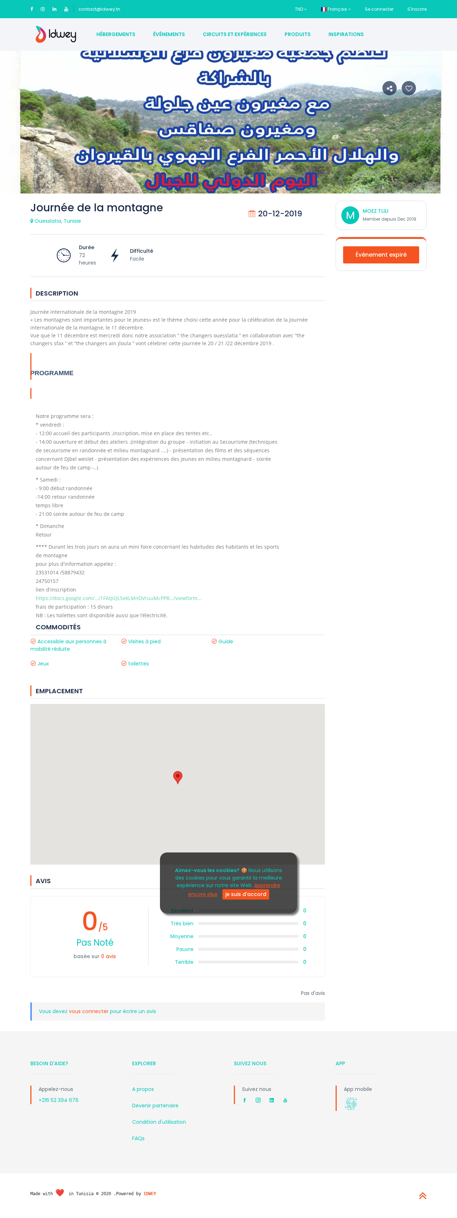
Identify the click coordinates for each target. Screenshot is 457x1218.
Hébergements (115, 34)
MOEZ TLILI (375, 211)
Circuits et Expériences (235, 34)
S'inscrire (417, 9)
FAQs (138, 1138)
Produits (298, 34)
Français (337, 9)
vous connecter (89, 1011)
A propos (143, 1089)
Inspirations (346, 34)
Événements (169, 34)
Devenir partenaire (155, 1105)
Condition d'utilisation (159, 1122)
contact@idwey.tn (99, 9)
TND (299, 9)
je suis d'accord (245, 894)
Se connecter (379, 9)
